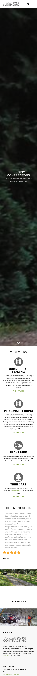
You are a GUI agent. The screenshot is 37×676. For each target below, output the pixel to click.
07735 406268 (7, 674)
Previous (4, 577)
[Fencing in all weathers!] (35, 623)
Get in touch (6, 656)
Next (33, 577)
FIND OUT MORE (18, 391)
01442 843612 (17, 674)
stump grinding (16, 491)
